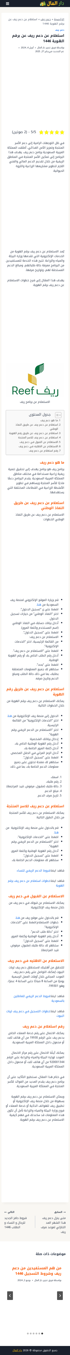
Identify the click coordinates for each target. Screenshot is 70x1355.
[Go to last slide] (60, 1295)
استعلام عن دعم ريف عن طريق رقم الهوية (33, 433)
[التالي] (10, 1295)
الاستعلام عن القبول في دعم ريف (39, 442)
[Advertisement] (35, 94)
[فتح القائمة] (7, 3)
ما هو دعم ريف (49, 420)
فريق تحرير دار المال (46, 47)
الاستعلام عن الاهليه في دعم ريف (38, 446)
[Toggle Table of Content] (56, 415)
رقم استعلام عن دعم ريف (43, 451)
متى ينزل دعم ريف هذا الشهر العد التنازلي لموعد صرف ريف (53, 1222)
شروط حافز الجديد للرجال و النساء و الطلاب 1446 (15, 1219)
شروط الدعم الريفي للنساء (33, 870)
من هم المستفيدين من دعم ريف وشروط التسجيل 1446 (36, 1271)
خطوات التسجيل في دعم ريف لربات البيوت (35, 1013)
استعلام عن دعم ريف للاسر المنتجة (38, 437)
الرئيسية (59, 19)
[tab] (42, 1333)
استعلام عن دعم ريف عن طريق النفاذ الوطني (36, 427)
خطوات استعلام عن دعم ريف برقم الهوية (36, 883)
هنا (39, 604)
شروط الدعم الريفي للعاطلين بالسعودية (39, 998)
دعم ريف (46, 19)
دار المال (17, 1350)
